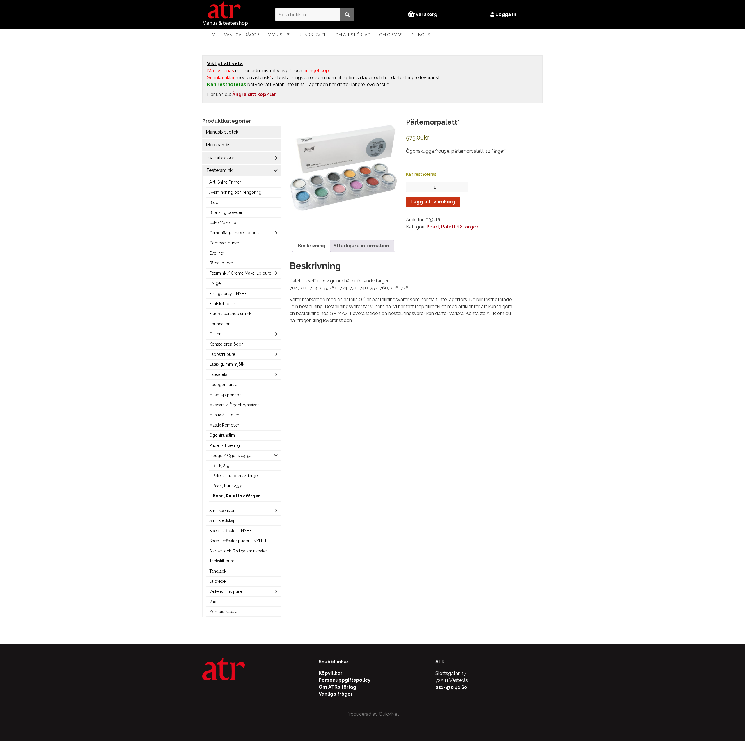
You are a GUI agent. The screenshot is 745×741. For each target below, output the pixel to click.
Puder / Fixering (224, 445)
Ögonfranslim (222, 435)
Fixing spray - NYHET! (229, 293)
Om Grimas (390, 35)
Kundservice (313, 35)
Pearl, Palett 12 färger (236, 496)
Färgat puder (221, 263)
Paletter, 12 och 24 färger (236, 475)
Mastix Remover (224, 425)
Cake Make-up (222, 222)
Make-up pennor (225, 394)
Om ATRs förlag (352, 35)
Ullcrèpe (217, 581)
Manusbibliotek (222, 132)
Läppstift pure (222, 354)
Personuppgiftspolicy (344, 680)
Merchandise (219, 145)
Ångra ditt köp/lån (254, 94)
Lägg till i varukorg (433, 202)
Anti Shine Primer (225, 182)
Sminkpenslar (222, 510)
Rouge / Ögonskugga (230, 455)
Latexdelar (219, 374)
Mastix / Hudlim (224, 415)
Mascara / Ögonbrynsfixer (234, 405)
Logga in (505, 14)
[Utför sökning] (347, 14)
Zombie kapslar (224, 611)
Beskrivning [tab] (311, 245)
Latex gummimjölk (226, 364)
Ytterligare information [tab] (361, 245)
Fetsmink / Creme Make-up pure (240, 273)
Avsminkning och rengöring (235, 192)
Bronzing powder (225, 212)
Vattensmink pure (225, 591)
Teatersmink (219, 170)
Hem (211, 35)
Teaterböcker (220, 157)
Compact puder (224, 243)
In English (422, 35)
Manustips (279, 35)
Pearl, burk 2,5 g (228, 486)
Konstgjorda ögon (226, 344)
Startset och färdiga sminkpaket (238, 551)
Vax (212, 601)
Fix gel (215, 283)
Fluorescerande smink (230, 313)
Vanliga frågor (241, 35)
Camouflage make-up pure (234, 232)
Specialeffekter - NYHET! (232, 530)
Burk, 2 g (221, 465)
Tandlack (217, 571)
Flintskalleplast (223, 303)
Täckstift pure (221, 561)
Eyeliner (216, 253)
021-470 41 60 (451, 687)
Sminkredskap (222, 520)
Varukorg (426, 14)
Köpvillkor (331, 673)
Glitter (215, 334)
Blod (213, 202)
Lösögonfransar (224, 384)
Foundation (219, 323)
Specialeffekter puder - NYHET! (238, 541)
